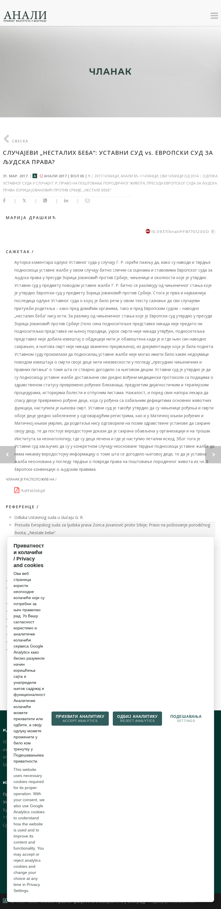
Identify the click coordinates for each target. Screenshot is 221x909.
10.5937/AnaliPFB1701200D (180, 231)
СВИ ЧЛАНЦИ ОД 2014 (179, 175)
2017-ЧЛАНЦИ (106, 175)
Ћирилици (34, 490)
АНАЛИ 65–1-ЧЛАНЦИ (139, 175)
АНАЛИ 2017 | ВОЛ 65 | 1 (67, 175)
